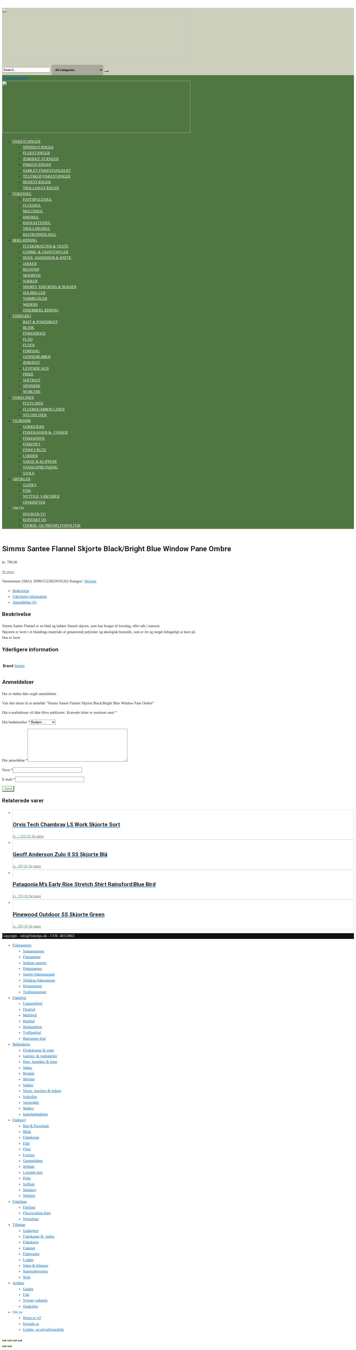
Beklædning (25, 240)
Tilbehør (22, 421)
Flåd (28, 339)
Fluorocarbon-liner (44, 409)
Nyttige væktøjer (41, 496)
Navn (7, 770)
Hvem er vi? (34, 514)
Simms (19, 666)
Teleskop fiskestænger (46, 176)
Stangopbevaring (40, 467)
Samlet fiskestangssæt (47, 171)
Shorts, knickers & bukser (49, 287)
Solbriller (34, 293)
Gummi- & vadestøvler (45, 252)
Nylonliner (35, 415)
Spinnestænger (38, 147)
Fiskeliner (23, 398)
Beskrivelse (21, 591)
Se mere (8, 572)
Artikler (21, 479)
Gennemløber (37, 357)
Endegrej (22, 316)
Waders (30, 305)
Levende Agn (36, 369)
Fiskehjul (22, 194)
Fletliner (33, 403)
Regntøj (31, 269)
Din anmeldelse (15, 760)
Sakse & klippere (40, 462)
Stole (29, 473)
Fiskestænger (26, 142)
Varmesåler (35, 299)
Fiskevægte (34, 450)
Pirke (28, 374)
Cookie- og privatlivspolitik (52, 526)
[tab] (183, 591)
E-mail (8, 779)
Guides (29, 485)
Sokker (30, 281)
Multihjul (33, 211)
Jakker (30, 264)
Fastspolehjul (37, 200)
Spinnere (32, 386)
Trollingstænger (41, 188)
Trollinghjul (36, 229)
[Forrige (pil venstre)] (4, 1346)
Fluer (29, 345)
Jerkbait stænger (41, 159)
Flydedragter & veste (46, 246)
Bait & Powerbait (40, 322)
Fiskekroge (34, 333)
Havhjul (31, 217)
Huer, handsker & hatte (47, 258)
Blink (28, 328)
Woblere (32, 392)
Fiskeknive (34, 438)
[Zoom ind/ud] (20, 1340)
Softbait (32, 380)
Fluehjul (32, 205)
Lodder (30, 456)
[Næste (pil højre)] (9, 1346)
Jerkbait (31, 363)
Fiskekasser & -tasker (45, 432)
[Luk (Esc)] (4, 1340)
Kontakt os (34, 520)
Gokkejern (33, 427)
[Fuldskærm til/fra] (15, 1340)
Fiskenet (32, 444)
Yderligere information (30, 597)
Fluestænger (36, 153)
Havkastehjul (37, 223)
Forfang (31, 351)
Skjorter (32, 275)
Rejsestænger (37, 182)
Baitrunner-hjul (40, 235)
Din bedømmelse (16, 722)
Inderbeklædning (41, 310)
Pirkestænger (37, 165)
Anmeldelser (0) (24, 602)
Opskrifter (34, 502)
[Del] (9, 1340)
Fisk (27, 491)
